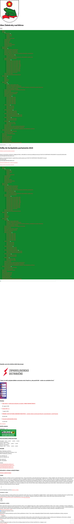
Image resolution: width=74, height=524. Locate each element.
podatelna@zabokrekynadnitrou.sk (7, 465)
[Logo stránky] (9, 22)
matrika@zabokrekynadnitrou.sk (6, 466)
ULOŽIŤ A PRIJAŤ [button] (3, 523)
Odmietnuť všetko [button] (20, 497)
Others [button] (1, 519)
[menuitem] (3, 30)
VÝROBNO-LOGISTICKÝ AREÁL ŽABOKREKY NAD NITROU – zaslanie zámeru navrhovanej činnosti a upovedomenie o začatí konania (30, 413)
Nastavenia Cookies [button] (13, 497)
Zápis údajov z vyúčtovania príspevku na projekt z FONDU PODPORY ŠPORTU (18, 403)
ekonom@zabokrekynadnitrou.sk (6, 467)
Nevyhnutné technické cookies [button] (6, 509)
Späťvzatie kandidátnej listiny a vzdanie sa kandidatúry (9, 162)
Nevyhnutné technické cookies (7, 510)
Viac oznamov (3, 423)
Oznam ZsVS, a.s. (6, 408)
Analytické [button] (2, 514)
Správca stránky (15, 489)
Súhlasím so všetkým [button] (4, 497)
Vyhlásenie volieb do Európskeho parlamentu (7, 150)
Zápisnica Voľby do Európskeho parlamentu (7, 164)
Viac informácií (27, 497)
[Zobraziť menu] (10, 33)
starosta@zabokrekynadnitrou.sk (7, 464)
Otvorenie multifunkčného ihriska (9, 419)
